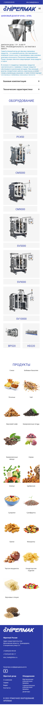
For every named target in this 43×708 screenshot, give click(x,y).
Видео (5, 685)
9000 (23, 282)
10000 (23, 318)
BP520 (12, 345)
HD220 (31, 345)
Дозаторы (26, 692)
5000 (22, 172)
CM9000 (20, 209)
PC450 (20, 136)
